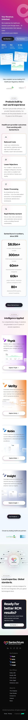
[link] (22, 713)
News (11, 700)
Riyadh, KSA (13, 675)
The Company (13, 690)
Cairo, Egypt (13, 680)
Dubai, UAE (12, 672)
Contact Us (13, 695)
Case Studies (13, 693)
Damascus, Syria (14, 682)
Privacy (10, 713)
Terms (5, 713)
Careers (12, 698)
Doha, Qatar (13, 677)
